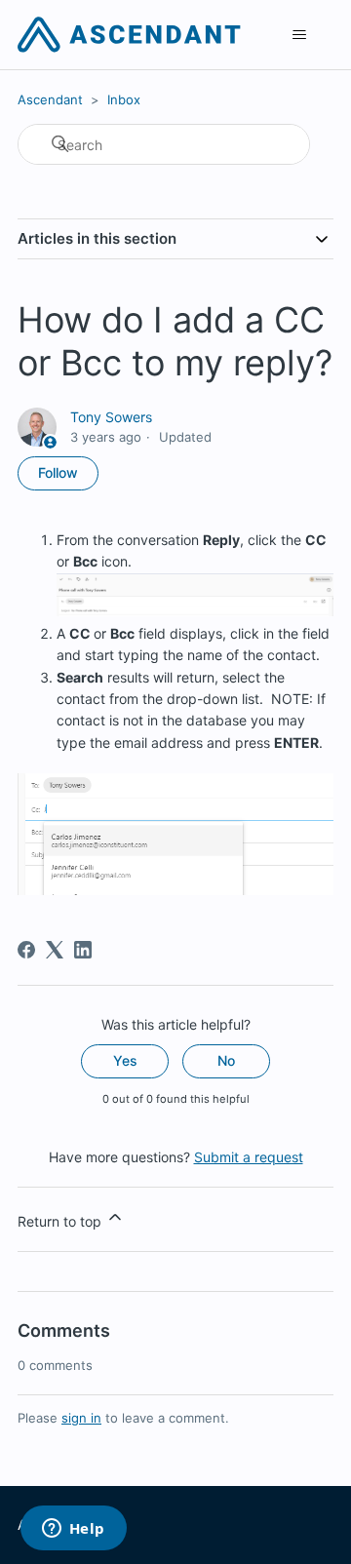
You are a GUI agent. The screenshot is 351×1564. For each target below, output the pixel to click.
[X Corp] (54, 949)
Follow (58, 472)
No (226, 1060)
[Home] (129, 35)
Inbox (123, 99)
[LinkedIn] (83, 949)
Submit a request (248, 1157)
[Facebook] (26, 949)
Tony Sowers (111, 417)
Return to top (61, 1221)
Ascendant (50, 99)
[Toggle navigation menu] (298, 35)
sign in (81, 1418)
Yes (125, 1060)
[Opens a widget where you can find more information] (73, 1529)
